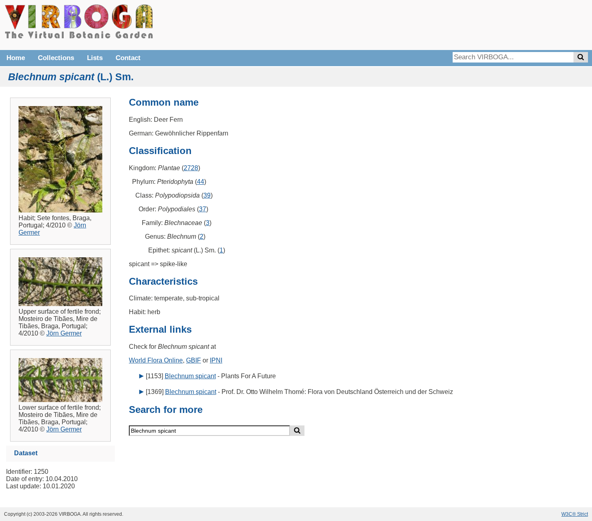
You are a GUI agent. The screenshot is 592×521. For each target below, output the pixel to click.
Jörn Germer (64, 333)
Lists (95, 58)
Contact (128, 58)
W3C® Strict (574, 514)
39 (207, 195)
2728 (191, 168)
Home (15, 58)
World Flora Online (156, 360)
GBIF (193, 360)
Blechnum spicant (190, 376)
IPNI (216, 360)
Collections (56, 58)
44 (200, 181)
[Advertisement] (467, 24)
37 (202, 209)
